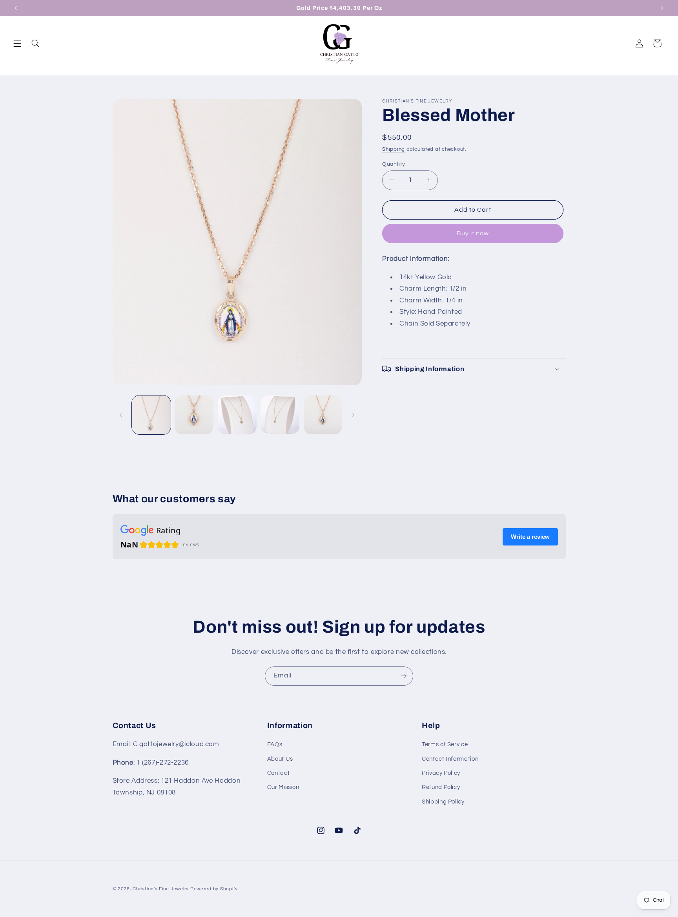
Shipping (393, 149)
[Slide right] (353, 415)
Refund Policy (441, 787)
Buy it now (473, 233)
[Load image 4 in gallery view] (280, 414)
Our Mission (283, 787)
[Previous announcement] (15, 8)
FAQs (274, 744)
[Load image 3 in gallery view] (237, 414)
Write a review (530, 536)
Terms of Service (445, 744)
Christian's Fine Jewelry (161, 889)
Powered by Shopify (214, 889)
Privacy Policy (441, 773)
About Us (280, 759)
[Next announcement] (662, 8)
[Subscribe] (404, 676)
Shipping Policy (443, 802)
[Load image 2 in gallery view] (194, 414)
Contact (278, 773)
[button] (17, 43)
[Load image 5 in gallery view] (323, 414)
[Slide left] (121, 415)
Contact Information (450, 759)
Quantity (393, 164)
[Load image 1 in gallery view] (151, 414)
